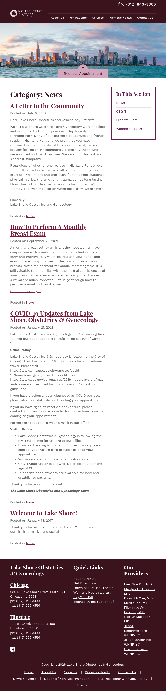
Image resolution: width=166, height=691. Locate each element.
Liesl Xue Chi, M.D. (138, 584)
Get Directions (84, 583)
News (120, 103)
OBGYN (121, 112)
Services (98, 18)
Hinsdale (20, 617)
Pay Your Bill (83, 597)
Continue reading (26, 291)
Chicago (19, 585)
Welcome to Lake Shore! (43, 513)
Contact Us (145, 18)
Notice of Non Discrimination (67, 679)
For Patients (78, 18)
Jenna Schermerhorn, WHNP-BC (136, 631)
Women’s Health (120, 18)
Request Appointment (83, 73)
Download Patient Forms (93, 588)
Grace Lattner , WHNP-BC (136, 651)
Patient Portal (84, 579)
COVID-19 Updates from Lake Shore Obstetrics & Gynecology (54, 317)
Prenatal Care (127, 120)
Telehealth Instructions (91, 602)
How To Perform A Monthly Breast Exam (48, 230)
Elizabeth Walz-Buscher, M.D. (136, 610)
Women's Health (129, 129)
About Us (57, 18)
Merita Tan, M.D (136, 603)
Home (29, 672)
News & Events (24, 679)
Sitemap (83, 685)
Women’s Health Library (92, 593)
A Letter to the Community (47, 106)
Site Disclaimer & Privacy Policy (122, 679)
